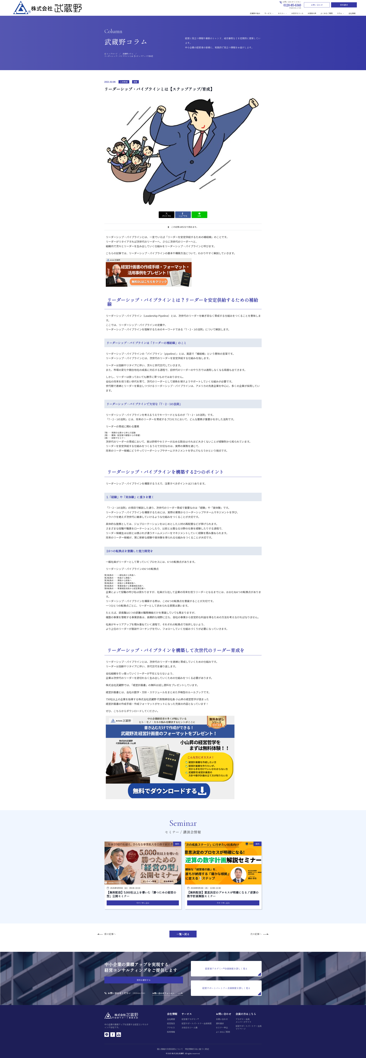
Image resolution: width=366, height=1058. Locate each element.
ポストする (166, 216)
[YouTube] (118, 1034)
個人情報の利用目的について (170, 1049)
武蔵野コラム (128, 53)
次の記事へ (256, 934)
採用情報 (171, 1032)
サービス (267, 13)
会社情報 (352, 13)
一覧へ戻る (183, 934)
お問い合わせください (119, 993)
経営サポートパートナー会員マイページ (249, 1027)
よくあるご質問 (327, 13)
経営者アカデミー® (190, 1019)
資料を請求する (144, 980)
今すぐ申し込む (142, 903)
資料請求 (344, 4)
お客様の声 (312, 13)
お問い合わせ (317, 4)
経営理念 (171, 1023)
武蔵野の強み (255, 13)
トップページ (112, 53)
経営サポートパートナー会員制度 (197, 1023)
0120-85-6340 (292, 4)
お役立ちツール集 (190, 1027)
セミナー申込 (222, 1027)
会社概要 (171, 1019)
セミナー (281, 13)
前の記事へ (110, 934)
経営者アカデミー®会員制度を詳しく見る (226, 968)
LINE (199, 216)
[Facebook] (112, 1034)
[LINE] (106, 1034)
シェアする (183, 216)
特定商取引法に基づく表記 (197, 1049)
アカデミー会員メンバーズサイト (243, 1020)
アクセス (171, 1027)
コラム (339, 13)
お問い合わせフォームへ (163, 993)
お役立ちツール (297, 13)
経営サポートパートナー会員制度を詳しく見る (226, 988)
